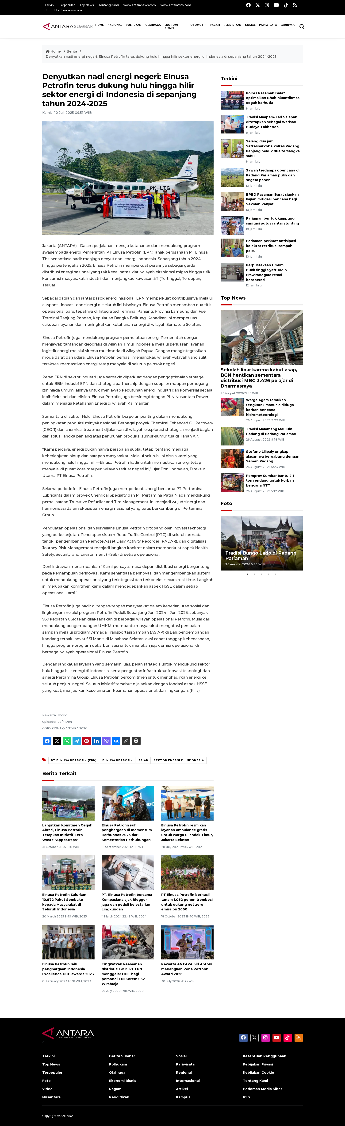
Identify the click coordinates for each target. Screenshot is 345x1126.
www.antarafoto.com (176, 5)
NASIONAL (114, 25)
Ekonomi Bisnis (171, 26)
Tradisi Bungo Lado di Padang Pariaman (260, 555)
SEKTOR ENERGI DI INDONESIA (179, 760)
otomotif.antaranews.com (63, 10)
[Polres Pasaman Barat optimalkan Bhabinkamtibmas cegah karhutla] (232, 100)
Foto (226, 503)
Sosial (181, 1056)
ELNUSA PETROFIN (117, 760)
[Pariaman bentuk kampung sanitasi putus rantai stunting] (232, 225)
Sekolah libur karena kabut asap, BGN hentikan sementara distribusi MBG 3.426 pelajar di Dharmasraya (259, 378)
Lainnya (286, 25)
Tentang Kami (108, 5)
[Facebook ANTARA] (248, 5)
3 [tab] (261, 574)
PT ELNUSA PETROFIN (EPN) (74, 760)
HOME (99, 25)
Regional (184, 1072)
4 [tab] (268, 574)
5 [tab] (275, 574)
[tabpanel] (262, 543)
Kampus (183, 1097)
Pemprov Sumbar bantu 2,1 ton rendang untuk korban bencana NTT (270, 481)
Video (47, 1089)
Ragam (215, 25)
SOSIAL (250, 25)
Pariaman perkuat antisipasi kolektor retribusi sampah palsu (271, 246)
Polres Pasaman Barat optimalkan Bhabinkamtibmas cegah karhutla (272, 98)
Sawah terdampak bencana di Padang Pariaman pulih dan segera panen (272, 175)
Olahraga (153, 25)
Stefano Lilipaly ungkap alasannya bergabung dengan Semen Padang (272, 456)
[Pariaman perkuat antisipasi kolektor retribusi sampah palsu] (232, 248)
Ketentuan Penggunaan (264, 1056)
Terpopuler (67, 5)
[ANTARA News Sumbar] (67, 26)
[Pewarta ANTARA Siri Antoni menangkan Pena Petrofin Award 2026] (187, 942)
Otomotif (198, 25)
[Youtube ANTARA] (276, 5)
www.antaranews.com (139, 5)
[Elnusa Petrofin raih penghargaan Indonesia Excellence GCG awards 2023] (68, 942)
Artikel (182, 1089)
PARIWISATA (268, 25)
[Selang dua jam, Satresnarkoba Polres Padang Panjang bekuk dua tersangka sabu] (232, 148)
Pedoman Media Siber (262, 1089)
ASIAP (143, 760)
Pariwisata (185, 1064)
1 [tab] (247, 574)
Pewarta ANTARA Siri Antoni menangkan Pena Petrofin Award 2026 (186, 969)
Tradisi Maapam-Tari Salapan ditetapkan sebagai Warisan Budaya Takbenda (271, 122)
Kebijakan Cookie (258, 1072)
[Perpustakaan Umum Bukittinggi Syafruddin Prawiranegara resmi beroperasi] (232, 272)
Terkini (49, 5)
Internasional (188, 1081)
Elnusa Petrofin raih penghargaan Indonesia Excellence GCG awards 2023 (68, 969)
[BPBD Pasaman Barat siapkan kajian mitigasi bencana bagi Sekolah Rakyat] (232, 201)
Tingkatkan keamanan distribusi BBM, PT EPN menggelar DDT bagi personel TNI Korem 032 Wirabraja (123, 974)
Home (56, 51)
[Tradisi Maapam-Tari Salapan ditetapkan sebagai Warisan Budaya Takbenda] (232, 124)
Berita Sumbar (122, 1056)
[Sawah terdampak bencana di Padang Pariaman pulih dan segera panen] (232, 177)
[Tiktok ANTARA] (286, 5)
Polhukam (134, 25)
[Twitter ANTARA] (257, 5)
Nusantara (51, 1097)
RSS (246, 1097)
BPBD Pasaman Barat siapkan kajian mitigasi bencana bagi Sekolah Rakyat (272, 199)
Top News (87, 5)
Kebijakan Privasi (258, 1064)
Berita (72, 51)
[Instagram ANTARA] (267, 5)
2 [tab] (254, 574)
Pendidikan (232, 25)
